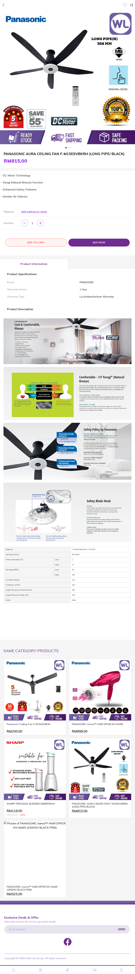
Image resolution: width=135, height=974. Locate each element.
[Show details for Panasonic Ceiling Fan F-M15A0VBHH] (35, 689)
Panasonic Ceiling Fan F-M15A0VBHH (28, 724)
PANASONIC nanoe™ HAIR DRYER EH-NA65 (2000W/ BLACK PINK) (32, 888)
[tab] (34, 264)
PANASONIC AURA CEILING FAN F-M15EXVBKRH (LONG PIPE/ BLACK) (100, 805)
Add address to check (34, 211)
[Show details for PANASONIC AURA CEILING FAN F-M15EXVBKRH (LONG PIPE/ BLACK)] (100, 769)
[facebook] (68, 941)
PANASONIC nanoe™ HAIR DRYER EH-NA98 (97, 724)
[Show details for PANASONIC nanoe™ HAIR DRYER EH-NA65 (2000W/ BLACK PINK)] (35, 852)
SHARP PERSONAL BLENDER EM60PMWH (31, 803)
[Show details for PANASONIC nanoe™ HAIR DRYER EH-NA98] (100, 689)
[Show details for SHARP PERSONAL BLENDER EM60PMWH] (35, 769)
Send (121, 929)
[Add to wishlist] (125, 5)
